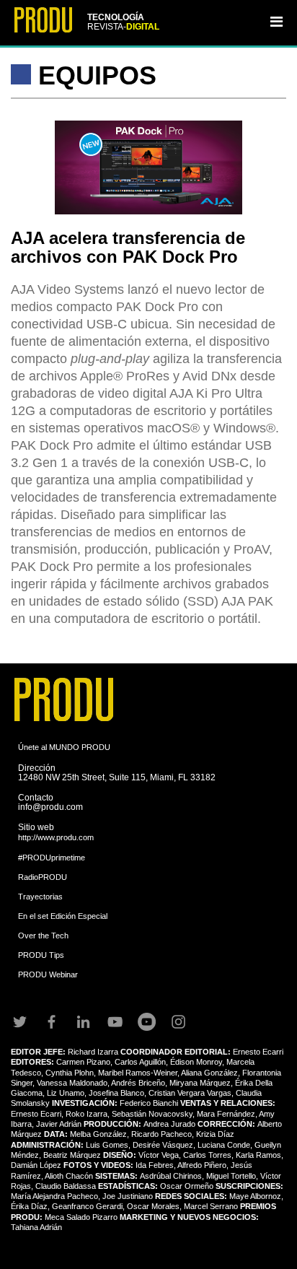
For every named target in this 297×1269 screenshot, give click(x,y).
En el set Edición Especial (62, 916)
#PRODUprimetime (51, 857)
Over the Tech (43, 935)
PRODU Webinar (48, 974)
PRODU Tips (41, 955)
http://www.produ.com (56, 837)
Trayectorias (40, 896)
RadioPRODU (42, 877)
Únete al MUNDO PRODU (64, 747)
